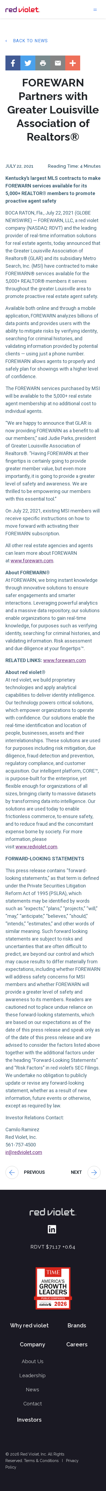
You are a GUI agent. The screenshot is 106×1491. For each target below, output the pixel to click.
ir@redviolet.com (23, 1152)
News (32, 1389)
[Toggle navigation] (95, 9)
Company (32, 1344)
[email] (57, 63)
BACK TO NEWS (30, 40)
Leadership (32, 1375)
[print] (42, 63)
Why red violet (29, 1325)
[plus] (72, 63)
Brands (76, 1325)
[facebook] (12, 63)
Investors (29, 1420)
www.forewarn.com (32, 560)
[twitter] (27, 63)
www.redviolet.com (36, 847)
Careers (77, 1344)
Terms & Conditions (41, 1460)
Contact (32, 1403)
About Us (32, 1361)
